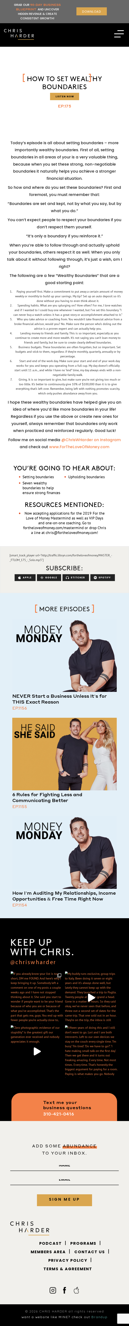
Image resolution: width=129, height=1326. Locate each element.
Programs (83, 1243)
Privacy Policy (68, 1260)
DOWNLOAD (91, 12)
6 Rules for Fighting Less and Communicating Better (47, 797)
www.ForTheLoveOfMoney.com (78, 447)
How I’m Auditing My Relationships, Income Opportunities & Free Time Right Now (64, 896)
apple (27, 577)
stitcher (78, 577)
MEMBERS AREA (48, 1252)
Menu (119, 35)
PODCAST (50, 1243)
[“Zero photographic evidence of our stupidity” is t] (37, 1051)
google (51, 577)
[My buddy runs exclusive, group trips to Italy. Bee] (91, 997)
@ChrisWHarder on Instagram (90, 440)
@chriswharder (33, 963)
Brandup (99, 1317)
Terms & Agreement (68, 1269)
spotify (105, 577)
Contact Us (89, 1252)
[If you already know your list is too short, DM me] (37, 997)
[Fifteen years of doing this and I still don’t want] (91, 1051)
